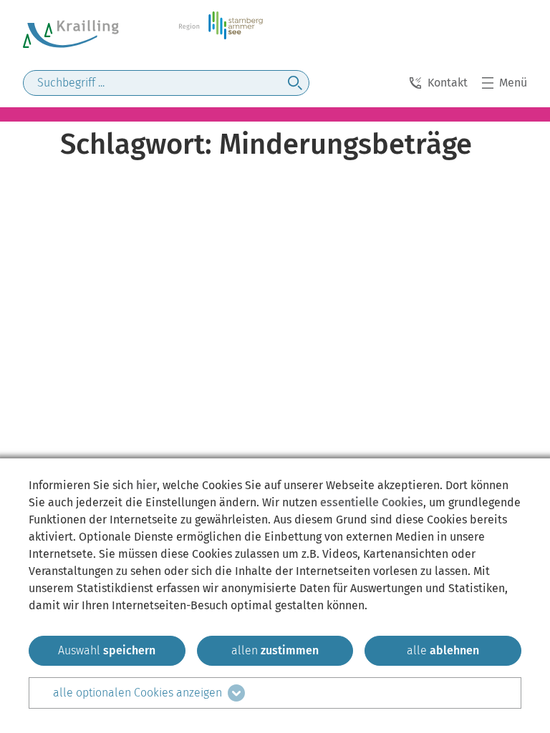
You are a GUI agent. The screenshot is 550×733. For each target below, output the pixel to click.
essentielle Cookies (371, 502)
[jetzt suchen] (295, 83)
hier (146, 485)
